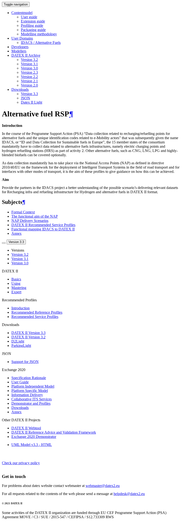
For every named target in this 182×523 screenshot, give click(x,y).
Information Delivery (27, 395)
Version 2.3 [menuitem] (29, 72)
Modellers (18, 51)
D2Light (17, 341)
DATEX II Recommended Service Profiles (43, 225)
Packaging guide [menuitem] (33, 30)
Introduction (20, 308)
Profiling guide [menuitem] (32, 25)
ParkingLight (21, 346)
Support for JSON (25, 362)
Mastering (18, 288)
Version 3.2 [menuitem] (29, 60)
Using (15, 283)
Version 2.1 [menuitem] (29, 81)
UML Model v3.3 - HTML (31, 445)
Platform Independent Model (32, 386)
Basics (16, 279)
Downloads (20, 89)
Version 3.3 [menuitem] (29, 94)
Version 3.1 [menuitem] (29, 64)
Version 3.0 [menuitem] (29, 68)
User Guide (20, 382)
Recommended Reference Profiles (36, 312)
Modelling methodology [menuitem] (39, 34)
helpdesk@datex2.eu (129, 494)
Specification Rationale (28, 378)
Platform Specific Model (29, 391)
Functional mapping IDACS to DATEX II (43, 229)
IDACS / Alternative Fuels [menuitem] (41, 43)
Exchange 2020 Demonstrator (33, 437)
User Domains (22, 38)
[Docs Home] (4, 243)
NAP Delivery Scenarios (29, 221)
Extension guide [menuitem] (33, 21)
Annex (16, 233)
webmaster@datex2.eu (103, 486)
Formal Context (23, 212)
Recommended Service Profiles (34, 317)
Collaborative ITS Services (31, 399)
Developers (19, 47)
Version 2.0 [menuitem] (29, 85)
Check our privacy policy (21, 463)
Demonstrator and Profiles (30, 403)
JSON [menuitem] (25, 98)
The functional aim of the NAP (34, 216)
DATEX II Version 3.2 (28, 337)
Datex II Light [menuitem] (31, 102)
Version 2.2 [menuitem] (29, 77)
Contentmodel (21, 13)
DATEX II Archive (25, 55)
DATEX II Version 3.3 (28, 333)
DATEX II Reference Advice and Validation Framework (53, 432)
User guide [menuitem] (29, 17)
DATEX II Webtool (26, 428)
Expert (16, 292)
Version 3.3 (16, 242)
